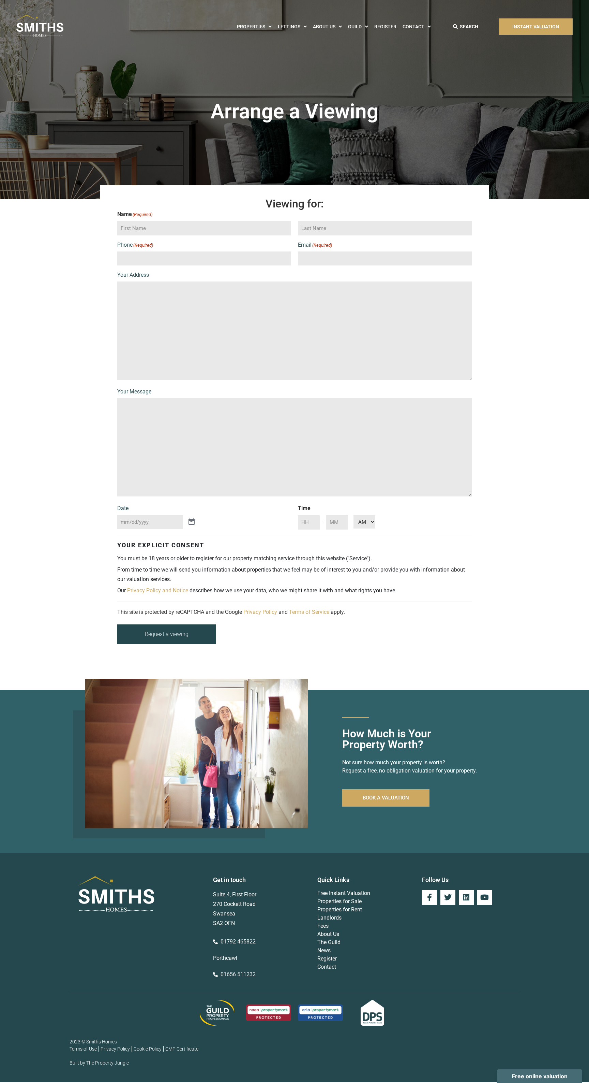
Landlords (329, 917)
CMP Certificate (181, 1049)
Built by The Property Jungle (99, 1063)
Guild (355, 26)
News (324, 950)
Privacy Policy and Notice (157, 590)
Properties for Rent (339, 909)
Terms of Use (83, 1049)
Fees (323, 926)
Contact (413, 26)
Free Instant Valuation (343, 893)
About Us (324, 26)
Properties (251, 26)
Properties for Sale (339, 901)
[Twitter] (447, 897)
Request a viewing (166, 634)
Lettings (289, 26)
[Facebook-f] (429, 897)
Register (385, 26)
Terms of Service (309, 612)
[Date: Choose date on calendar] (191, 522)
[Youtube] (484, 897)
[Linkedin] (466, 897)
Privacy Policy (260, 612)
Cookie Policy (148, 1049)
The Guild (329, 942)
